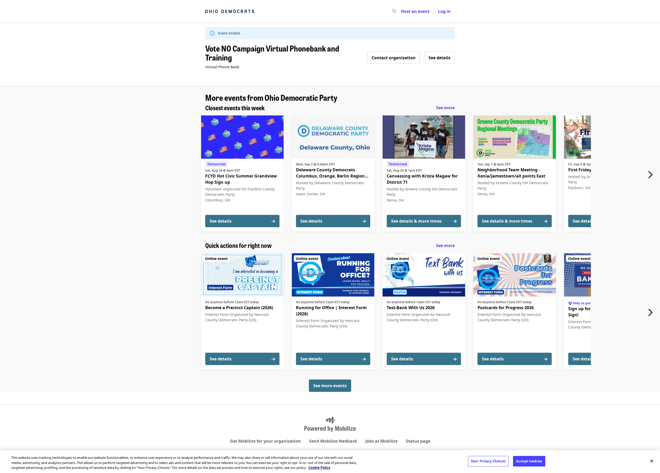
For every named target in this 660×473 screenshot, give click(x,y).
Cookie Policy (319, 467)
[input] (403, 11)
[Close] (651, 461)
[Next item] (651, 174)
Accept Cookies (529, 461)
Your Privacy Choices (488, 461)
